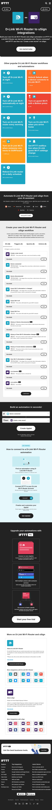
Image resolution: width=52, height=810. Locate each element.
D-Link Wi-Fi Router (19, 29)
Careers (17, 799)
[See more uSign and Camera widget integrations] (26, 723)
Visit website (10, 659)
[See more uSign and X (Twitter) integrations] (38, 723)
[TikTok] (34, 804)
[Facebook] (16, 804)
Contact (32, 799)
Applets (3, 772)
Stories (3, 769)
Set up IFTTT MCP (26, 215)
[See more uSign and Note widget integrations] (38, 730)
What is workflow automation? (39, 774)
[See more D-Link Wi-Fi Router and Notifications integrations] (13, 680)
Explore (3, 764)
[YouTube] (26, 804)
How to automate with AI (38, 767)
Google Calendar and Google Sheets (20, 772)
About (41, 799)
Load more (26, 393)
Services (3, 767)
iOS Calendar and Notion (18, 769)
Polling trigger (15, 265)
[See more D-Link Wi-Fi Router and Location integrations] (26, 680)
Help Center (4, 777)
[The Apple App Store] (21, 794)
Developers (11, 799)
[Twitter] (30, 804)
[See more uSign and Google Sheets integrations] (13, 730)
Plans (2, 784)
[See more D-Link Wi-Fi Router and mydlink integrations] (38, 680)
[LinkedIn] (19, 804)
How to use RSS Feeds (37, 777)
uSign (42, 29)
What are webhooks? (37, 779)
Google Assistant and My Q (18, 774)
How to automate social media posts (41, 787)
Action (13, 255)
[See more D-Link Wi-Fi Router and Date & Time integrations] (13, 674)
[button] (50, 3)
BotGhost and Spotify (17, 777)
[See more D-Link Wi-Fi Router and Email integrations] (26, 674)
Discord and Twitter (16, 789)
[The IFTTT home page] (5, 3)
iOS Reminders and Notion (18, 782)
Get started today (26, 49)
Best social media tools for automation (41, 789)
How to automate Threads (38, 784)
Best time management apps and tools (41, 772)
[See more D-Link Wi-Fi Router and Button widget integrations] (38, 674)
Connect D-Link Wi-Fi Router (16, 664)
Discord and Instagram (17, 767)
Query (13, 324)
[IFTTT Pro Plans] (31, 322)
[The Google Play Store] (31, 794)
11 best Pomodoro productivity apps (41, 782)
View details (9, 259)
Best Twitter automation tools (39, 769)
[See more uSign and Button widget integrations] (26, 730)
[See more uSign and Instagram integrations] (13, 723)
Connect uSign (13, 713)
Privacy (37, 799)
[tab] (7, 244)
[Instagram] (23, 804)
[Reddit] (37, 804)
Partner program (24, 799)
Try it (44, 259)
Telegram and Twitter (17, 787)
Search (3, 782)
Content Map (4, 779)
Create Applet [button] (26, 428)
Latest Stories (36, 764)
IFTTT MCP (4, 774)
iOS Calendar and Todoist (18, 784)
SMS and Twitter (16, 779)
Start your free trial (26, 619)
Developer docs (5, 787)
